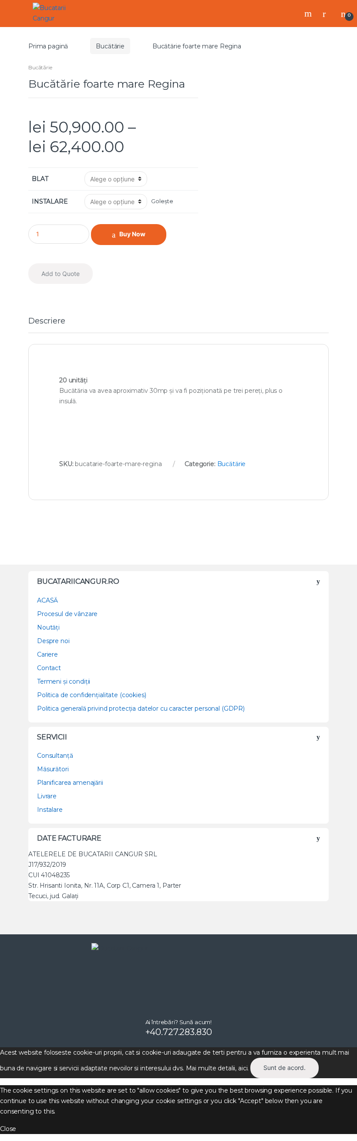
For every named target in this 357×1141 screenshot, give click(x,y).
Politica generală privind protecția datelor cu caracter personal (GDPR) (141, 708)
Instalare (50, 810)
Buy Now (132, 234)
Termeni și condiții (63, 681)
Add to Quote (60, 273)
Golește (162, 201)
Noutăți (48, 627)
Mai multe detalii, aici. (217, 1068)
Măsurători (53, 769)
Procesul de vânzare (67, 614)
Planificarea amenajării (70, 783)
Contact (49, 668)
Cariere (47, 654)
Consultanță (55, 756)
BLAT (40, 179)
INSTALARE (50, 201)
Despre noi (53, 641)
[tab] (46, 325)
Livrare (47, 796)
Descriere (46, 321)
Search (309, 13)
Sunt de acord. (284, 1067)
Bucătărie (110, 46)
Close (8, 1129)
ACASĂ (47, 600)
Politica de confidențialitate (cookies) (91, 695)
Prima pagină (48, 46)
